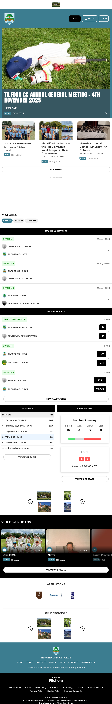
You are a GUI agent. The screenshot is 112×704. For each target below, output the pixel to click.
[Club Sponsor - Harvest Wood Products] (68, 507)
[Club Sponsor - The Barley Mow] (56, 5)
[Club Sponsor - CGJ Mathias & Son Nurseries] (68, 496)
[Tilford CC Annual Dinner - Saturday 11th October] (93, 130)
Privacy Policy (36, 691)
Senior (7, 220)
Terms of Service (95, 687)
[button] (106, 113)
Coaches (31, 220)
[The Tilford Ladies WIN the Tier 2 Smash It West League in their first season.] (55, 130)
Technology (67, 687)
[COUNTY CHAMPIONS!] (18, 130)
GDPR (80, 687)
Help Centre (15, 687)
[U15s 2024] (23, 541)
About (28, 687)
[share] (106, 113)
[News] (68, 541)
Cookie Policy (54, 691)
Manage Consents (73, 691)
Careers (54, 687)
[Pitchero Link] (56, 681)
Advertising (40, 687)
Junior (19, 220)
